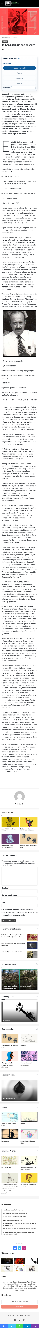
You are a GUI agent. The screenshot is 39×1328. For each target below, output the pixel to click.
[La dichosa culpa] (10, 1160)
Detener (19, 83)
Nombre (5, 888)
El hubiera (23, 1045)
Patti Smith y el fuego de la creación (12, 951)
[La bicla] (29, 1117)
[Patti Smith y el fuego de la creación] (32, 954)
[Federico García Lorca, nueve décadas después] (32, 1268)
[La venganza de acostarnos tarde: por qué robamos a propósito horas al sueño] (7, 1261)
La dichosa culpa (6, 1167)
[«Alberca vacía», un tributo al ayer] (28, 839)
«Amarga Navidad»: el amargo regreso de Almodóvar (8, 1065)
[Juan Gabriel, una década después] (10, 822)
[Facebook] (17, 1243)
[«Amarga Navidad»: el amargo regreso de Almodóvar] (10, 1056)
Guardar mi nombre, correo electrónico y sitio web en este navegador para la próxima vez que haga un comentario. (19, 912)
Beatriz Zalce (7, 49)
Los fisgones (5, 1141)
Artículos (13, 38)
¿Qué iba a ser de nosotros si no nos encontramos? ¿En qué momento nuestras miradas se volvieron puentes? (10, 1189)
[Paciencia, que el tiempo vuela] (10, 1117)
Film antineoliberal (8, 1098)
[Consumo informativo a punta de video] (29, 1056)
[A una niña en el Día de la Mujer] (29, 1134)
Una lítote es (6, 1020)
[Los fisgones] (10, 1134)
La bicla (23, 1123)
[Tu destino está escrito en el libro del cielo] (29, 1160)
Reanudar (19, 78)
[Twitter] (19, 1243)
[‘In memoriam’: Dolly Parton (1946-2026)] (10, 839)
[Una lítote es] (32, 1261)
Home (6, 38)
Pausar (19, 73)
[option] (19, 979)
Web (3, 902)
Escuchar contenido (19, 68)
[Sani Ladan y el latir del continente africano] (28, 822)
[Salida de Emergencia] (12, 3)
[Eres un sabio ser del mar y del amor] (29, 1178)
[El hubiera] (29, 1039)
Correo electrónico (10, 895)
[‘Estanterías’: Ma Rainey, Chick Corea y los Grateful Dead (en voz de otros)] (32, 937)
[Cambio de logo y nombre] (7, 1268)
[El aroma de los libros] (19, 1268)
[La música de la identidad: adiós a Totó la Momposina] (32, 945)
